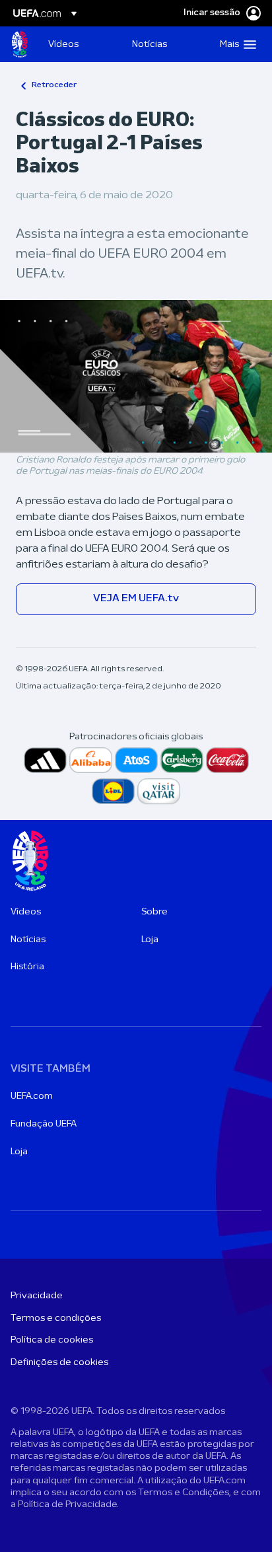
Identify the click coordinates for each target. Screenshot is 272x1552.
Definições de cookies (59, 1362)
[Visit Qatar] (158, 791)
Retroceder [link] (54, 85)
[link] (63, 44)
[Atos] (136, 760)
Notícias (28, 940)
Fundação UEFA (44, 1124)
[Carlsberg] (181, 760)
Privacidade (37, 1296)
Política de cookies (52, 1340)
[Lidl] (113, 791)
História (27, 967)
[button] (235, 44)
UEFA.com (32, 1096)
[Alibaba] (90, 760)
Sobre (154, 912)
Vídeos (26, 912)
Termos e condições (56, 1318)
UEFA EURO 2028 (20, 44)
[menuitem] (79, 44)
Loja (149, 940)
